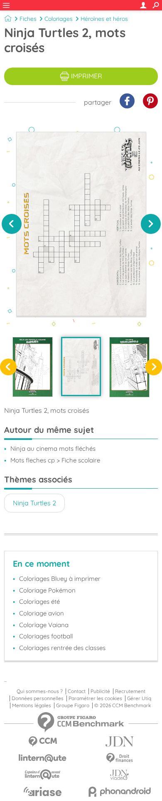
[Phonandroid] (119, 791)
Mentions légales (31, 705)
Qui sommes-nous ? (40, 691)
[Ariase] (42, 791)
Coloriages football (46, 636)
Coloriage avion (41, 613)
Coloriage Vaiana (44, 625)
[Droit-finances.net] (119, 758)
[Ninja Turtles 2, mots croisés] (81, 366)
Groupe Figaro (72, 705)
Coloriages (58, 19)
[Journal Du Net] (119, 741)
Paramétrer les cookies (95, 698)
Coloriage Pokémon (47, 590)
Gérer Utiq (139, 698)
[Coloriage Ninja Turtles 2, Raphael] (32, 367)
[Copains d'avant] (42, 774)
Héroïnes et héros (104, 19)
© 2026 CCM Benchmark (122, 705)
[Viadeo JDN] (119, 775)
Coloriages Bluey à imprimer (60, 579)
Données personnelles (38, 698)
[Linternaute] (42, 758)
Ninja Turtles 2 (34, 503)
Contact (77, 691)
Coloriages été (39, 601)
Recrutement (130, 691)
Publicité (100, 691)
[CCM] (42, 741)
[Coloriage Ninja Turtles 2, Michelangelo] (129, 367)
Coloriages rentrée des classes (62, 648)
